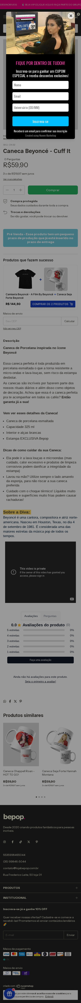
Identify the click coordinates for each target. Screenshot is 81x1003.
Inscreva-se (40, 121)
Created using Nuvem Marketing (40, 135)
